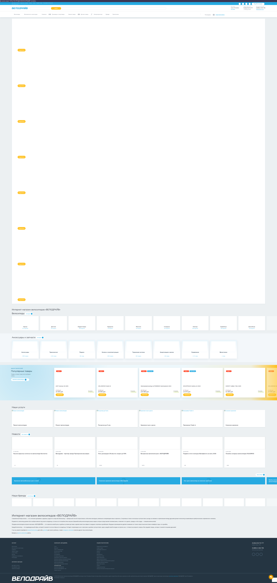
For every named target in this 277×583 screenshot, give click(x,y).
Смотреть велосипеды (18, 379)
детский (45, 530)
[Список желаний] (259, 14)
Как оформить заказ (16, 567)
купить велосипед (22, 533)
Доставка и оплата (15, 3)
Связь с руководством (58, 549)
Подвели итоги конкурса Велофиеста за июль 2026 (199, 454)
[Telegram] (246, 4)
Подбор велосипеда (101, 567)
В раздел (28, 313)
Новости (98, 551)
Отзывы (98, 552)
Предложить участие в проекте (60, 557)
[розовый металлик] (203, 384)
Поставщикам (57, 554)
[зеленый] (119, 384)
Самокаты (14, 549)
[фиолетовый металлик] (201, 384)
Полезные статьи (100, 555)
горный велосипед (33, 530)
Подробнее (22, 50)
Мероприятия (99, 554)
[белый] (120, 384)
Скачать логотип (57, 570)
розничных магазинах (173, 576)
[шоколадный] (159, 384)
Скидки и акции (39, 3)
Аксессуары (25, 352)
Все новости (25, 434)
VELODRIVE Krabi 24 (104, 386)
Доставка (233, 9)
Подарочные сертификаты (17, 555)
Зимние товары (15, 551)
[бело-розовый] (75, 384)
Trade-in (98, 565)
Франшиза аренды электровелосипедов (62, 559)
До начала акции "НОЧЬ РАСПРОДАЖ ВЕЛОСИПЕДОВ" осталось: (18, 1)
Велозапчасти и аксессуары (17, 548)
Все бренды (30, 496)
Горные (25, 327)
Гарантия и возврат (24, 3)
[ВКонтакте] (240, 4)
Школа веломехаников (58, 562)
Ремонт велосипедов (62, 425)
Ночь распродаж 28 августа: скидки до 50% (112, 454)
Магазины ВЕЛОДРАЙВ (59, 567)
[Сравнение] (256, 14)
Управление (195, 352)
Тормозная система (138, 352)
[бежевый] (73, 384)
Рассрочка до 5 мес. (104, 425)
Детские (53, 327)
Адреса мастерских (101, 563)
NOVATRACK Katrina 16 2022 (192, 386)
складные (65, 530)
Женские (138, 327)
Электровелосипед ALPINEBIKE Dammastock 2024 (156, 386)
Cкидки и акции (100, 548)
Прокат (30, 3)
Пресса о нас (57, 552)
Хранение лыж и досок (148, 425)
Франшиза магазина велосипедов (61, 560)
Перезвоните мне (260, 9)
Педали (81, 352)
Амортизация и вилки (167, 352)
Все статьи (260, 474)
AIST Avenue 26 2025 (62, 386)
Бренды (13, 554)
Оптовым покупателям (59, 555)
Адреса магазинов (100, 557)
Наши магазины (15, 4)
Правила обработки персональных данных (105, 560)
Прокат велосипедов (20, 425)
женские (71, 530)
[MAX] (250, 4)
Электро (195, 327)
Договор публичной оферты (102, 562)
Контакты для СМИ (58, 551)
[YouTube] (243, 4)
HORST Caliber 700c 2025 (233, 386)
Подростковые (82, 327)
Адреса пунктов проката (102, 559)
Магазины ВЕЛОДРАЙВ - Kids (60, 568)
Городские (110, 327)
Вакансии (56, 548)
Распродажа (14, 557)
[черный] (114, 384)
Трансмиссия (53, 352)
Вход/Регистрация (258, 3)
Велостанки (223, 352)
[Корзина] (263, 14)
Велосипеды (14, 546)
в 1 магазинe (176, 391)
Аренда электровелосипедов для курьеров (105, 568)
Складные (167, 327)
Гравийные (223, 327)
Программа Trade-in (189, 425)
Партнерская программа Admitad (61, 563)
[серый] (115, 384)
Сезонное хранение (232, 425)
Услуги (34, 3)
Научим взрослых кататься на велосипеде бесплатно (30, 454)
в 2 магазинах (91, 391)
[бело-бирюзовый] (76, 384)
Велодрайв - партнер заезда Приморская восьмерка (72, 454)
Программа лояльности (48, 3)
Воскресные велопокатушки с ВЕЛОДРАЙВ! (155, 454)
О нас (55, 546)
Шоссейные (251, 327)
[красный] (117, 384)
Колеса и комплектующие (110, 352)
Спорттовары (14, 552)
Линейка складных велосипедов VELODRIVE (240, 454)
